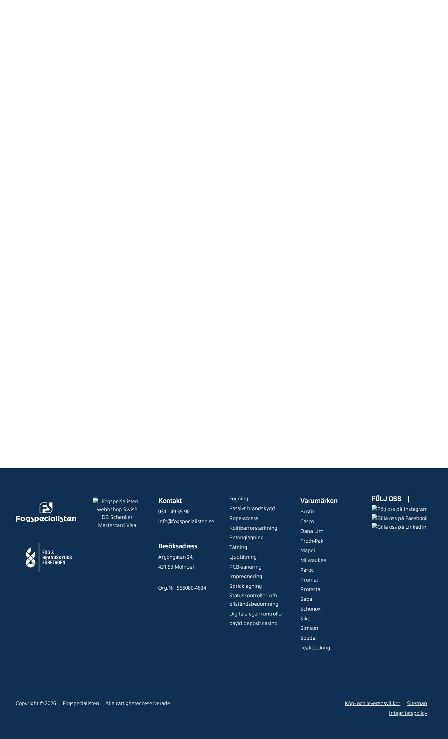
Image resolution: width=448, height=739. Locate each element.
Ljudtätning (243, 557)
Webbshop (119, 5)
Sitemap (417, 703)
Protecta (310, 589)
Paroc (307, 570)
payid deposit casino (253, 623)
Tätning (238, 547)
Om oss (261, 5)
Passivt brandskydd (252, 508)
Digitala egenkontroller (256, 614)
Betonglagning (246, 537)
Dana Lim (311, 531)
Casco (307, 521)
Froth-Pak (311, 541)
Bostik (307, 511)
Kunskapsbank (226, 5)
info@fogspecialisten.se (186, 521)
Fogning (238, 498)
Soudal (308, 638)
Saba (306, 599)
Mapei (307, 550)
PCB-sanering (245, 567)
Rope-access (243, 518)
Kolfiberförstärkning (253, 528)
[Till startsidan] (18, 10)
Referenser (187, 5)
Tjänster (153, 5)
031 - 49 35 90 (174, 511)
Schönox (310, 609)
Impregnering (245, 576)
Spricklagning (245, 586)
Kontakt (115, 16)
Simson (309, 628)
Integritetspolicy (408, 713)
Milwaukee (313, 560)
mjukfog (111, 305)
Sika (305, 618)
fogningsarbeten (109, 346)
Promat (309, 580)
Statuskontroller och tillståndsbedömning (253, 600)
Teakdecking (315, 647)
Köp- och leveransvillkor (372, 703)
